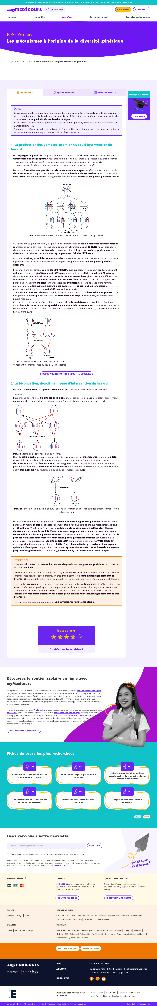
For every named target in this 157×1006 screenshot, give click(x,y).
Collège (10, 61)
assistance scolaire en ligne (67, 712)
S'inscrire (94, 845)
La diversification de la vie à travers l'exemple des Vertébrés (30, 801)
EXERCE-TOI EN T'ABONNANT (24, 730)
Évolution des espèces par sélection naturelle (78, 776)
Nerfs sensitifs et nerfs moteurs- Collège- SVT (78, 801)
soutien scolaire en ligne (89, 690)
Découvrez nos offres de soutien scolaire (66, 373)
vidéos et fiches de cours (81, 715)
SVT (30, 61)
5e (18, 61)
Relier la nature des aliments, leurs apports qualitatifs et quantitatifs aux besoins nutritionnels (127, 776)
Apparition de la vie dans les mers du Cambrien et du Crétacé (29, 776)
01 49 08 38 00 (62, 884)
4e (21, 61)
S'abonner (139, 116)
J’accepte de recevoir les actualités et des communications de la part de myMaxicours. (47, 854)
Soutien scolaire (67, 948)
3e (24, 61)
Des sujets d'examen (139, 94)
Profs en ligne (40, 710)
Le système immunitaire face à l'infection (127, 801)
